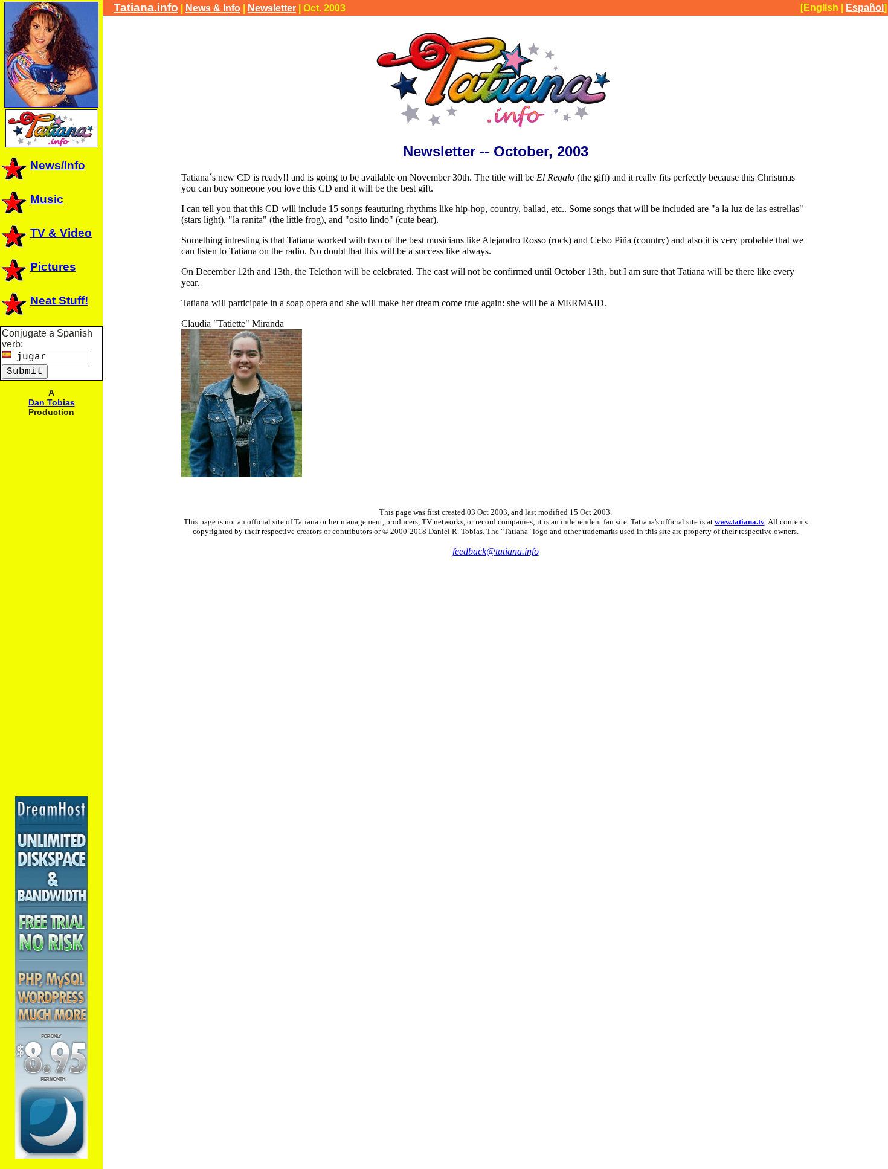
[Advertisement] (51, 605)
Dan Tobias (51, 402)
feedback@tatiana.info (495, 551)
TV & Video (61, 233)
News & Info (212, 8)
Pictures (53, 266)
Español (865, 7)
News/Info (57, 165)
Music (46, 199)
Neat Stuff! (59, 300)
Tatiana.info (146, 7)
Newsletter (272, 8)
